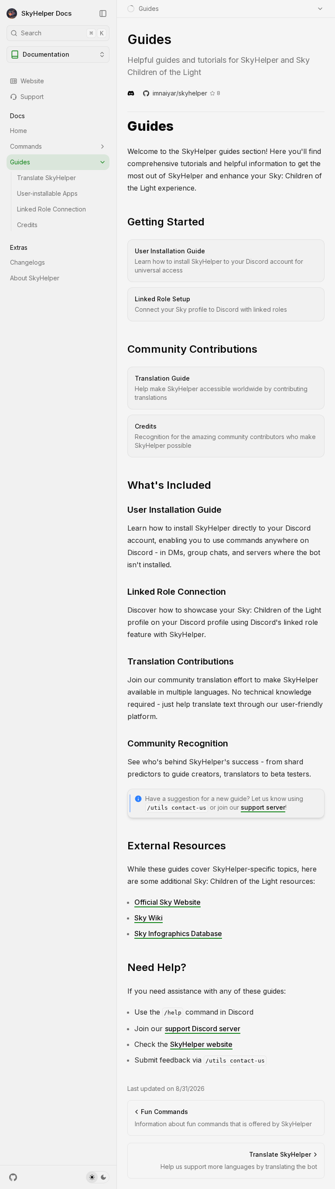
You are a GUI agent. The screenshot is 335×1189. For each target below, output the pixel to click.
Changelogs (27, 262)
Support (32, 96)
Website (32, 81)
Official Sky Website (167, 902)
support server (263, 807)
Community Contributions (192, 349)
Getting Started (166, 221)
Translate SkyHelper (46, 177)
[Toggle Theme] (97, 1177)
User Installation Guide (174, 509)
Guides (20, 162)
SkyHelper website (201, 1044)
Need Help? (156, 967)
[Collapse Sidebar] (102, 13)
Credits (27, 224)
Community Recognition (177, 743)
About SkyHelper (34, 278)
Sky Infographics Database (178, 933)
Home (18, 130)
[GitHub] (13, 1177)
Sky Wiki (148, 917)
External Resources (176, 845)
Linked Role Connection (51, 209)
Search (62, 33)
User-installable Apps (47, 193)
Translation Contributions (180, 661)
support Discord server (202, 1028)
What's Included (169, 485)
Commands (26, 146)
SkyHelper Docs (46, 13)
